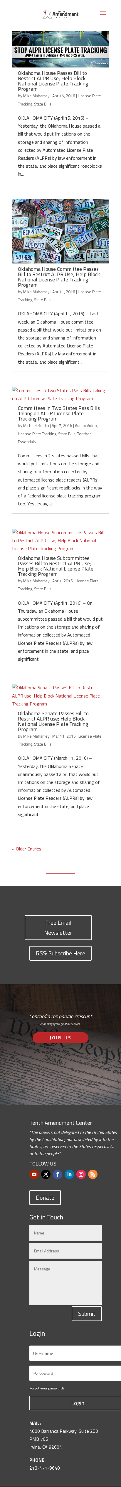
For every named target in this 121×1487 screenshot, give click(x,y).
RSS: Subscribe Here (60, 953)
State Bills (42, 104)
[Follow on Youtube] (34, 1174)
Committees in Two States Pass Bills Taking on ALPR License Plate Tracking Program (59, 413)
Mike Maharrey (36, 96)
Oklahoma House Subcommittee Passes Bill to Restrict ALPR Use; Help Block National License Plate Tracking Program (55, 566)
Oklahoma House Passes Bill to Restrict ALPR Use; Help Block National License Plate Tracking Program (53, 81)
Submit (86, 1313)
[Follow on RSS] (93, 1174)
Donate (45, 1197)
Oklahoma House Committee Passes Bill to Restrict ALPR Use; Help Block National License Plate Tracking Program (59, 277)
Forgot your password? (46, 1388)
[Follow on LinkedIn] (69, 1174)
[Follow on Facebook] (57, 1174)
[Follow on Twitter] (46, 1174)
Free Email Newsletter (58, 927)
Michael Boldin (36, 425)
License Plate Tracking (37, 434)
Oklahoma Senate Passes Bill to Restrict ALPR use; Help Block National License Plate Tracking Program (53, 721)
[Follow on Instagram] (81, 1174)
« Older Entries (26, 848)
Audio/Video (86, 425)
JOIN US (61, 1037)
